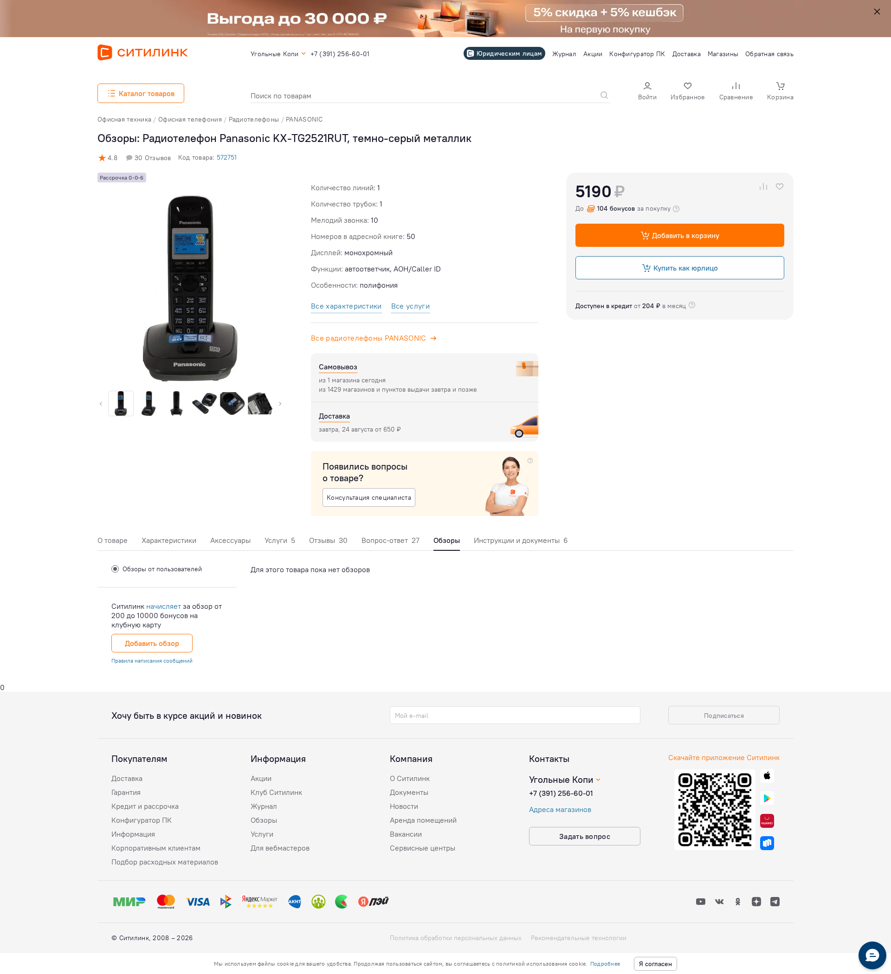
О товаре (112, 540)
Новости (404, 806)
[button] (647, 92)
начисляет (163, 606)
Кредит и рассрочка (145, 806)
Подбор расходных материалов (164, 861)
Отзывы (328, 540)
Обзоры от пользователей (162, 569)
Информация (133, 834)
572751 (227, 157)
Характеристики (169, 540)
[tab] (112, 543)
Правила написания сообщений (152, 660)
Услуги (280, 540)
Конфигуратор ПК (141, 820)
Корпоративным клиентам (155, 847)
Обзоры (264, 820)
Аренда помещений (423, 820)
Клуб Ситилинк (276, 792)
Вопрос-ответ (391, 540)
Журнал (264, 806)
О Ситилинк (410, 778)
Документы (409, 792)
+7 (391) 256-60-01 (561, 793)
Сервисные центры (422, 847)
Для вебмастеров (280, 847)
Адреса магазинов (560, 809)
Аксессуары (230, 540)
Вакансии (406, 834)
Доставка (126, 778)
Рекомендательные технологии (578, 938)
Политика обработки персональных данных (456, 938)
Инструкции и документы (521, 540)
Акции (261, 778)
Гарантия (126, 792)
